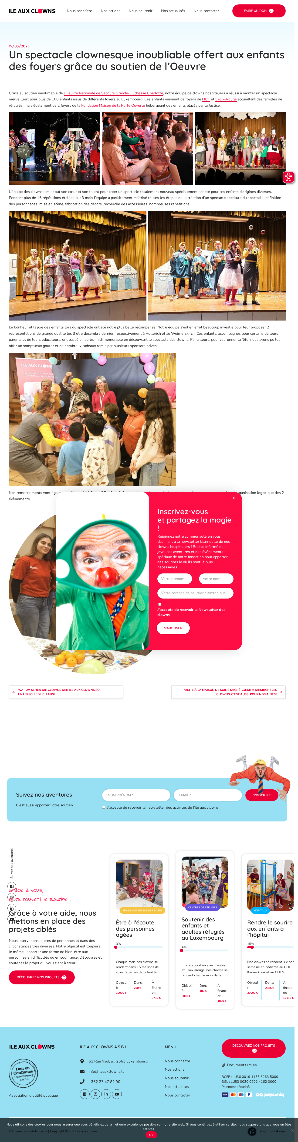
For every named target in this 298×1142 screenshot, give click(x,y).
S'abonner (173, 628)
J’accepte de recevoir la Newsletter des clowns (191, 612)
